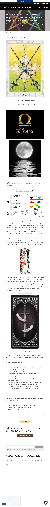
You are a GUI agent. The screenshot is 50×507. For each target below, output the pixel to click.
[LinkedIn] (28, 460)
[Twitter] (25, 460)
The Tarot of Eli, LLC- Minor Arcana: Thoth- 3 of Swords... (34, 456)
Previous (8, 454)
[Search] (44, 7)
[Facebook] (22, 460)
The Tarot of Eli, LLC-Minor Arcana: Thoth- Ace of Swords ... (15, 456)
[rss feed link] (32, 460)
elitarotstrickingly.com (25, 435)
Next (26, 454)
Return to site (9, 460)
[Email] (31, 460)
